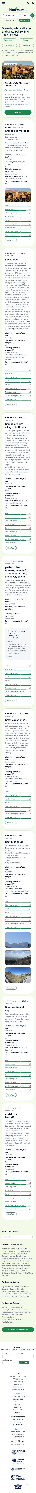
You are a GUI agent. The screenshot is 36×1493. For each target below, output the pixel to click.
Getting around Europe (18, 1376)
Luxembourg (24, 1261)
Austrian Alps (18, 1287)
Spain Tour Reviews (26, 50)
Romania (5, 1268)
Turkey (20, 1273)
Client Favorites (7, 1312)
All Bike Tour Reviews (9, 50)
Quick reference (18, 1419)
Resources (18, 1384)
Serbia (18, 1268)
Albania (4, 1249)
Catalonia (13, 1289)
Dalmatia (20, 1289)
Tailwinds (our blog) (18, 1397)
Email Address (7, 1360)
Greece (11, 1258)
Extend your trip (18, 1382)
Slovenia (11, 1271)
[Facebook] (16, 1441)
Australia (19, 1249)
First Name (6, 1354)
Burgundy (5, 1289)
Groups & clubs (18, 1399)
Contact (18, 1404)
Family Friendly (22, 1310)
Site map (18, 1413)
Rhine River (19, 1296)
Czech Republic (21, 1254)
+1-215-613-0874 (18, 1434)
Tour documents (18, 1425)
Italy (3, 1261)
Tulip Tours (5, 1307)
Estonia (18, 1256)
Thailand (14, 1273)
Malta (4, 1263)
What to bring (18, 1379)
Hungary (24, 1258)
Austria (25, 1249)
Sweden (23, 1271)
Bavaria (26, 1287)
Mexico (9, 1263)
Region (25, 40)
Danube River (6, 1291)
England (12, 1256)
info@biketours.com (18, 1432)
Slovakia (5, 1271)
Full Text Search (11, 20)
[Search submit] (32, 1237)
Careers (17, 1402)
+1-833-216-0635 (18, 1437)
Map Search (25, 20)
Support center (18, 1410)
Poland (20, 1266)
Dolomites (15, 1291)
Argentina (11, 1249)
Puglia (12, 1296)
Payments (18, 1422)
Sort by (25, 45)
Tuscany (26, 1296)
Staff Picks (28, 1312)
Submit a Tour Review (19, 1330)
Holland (17, 1258)
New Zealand (6, 1266)
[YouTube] (12, 1441)
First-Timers (19, 1315)
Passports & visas (18, 1390)
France (25, 1256)
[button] (3, 3)
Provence (5, 1296)
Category (8, 45)
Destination (8, 40)
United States (28, 1273)
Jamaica (9, 1261)
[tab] (15, 76)
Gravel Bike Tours (8, 1317)
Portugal (27, 1266)
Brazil (22, 1251)
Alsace (10, 1287)
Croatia (12, 1254)
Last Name (22, 1354)
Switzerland (6, 1273)
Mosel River (27, 1294)
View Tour (11, 240)
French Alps (24, 1291)
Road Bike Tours (7, 1322)
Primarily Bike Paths (9, 1310)
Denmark (5, 1256)
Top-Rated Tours (8, 1315)
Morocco (26, 1263)
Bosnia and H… (14, 1251)
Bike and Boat (19, 1312)
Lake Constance (7, 1294)
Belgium (5, 1251)
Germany (5, 1258)
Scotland (12, 1268)
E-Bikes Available (16, 1307)
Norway (14, 1266)
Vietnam (5, 1275)
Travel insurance (18, 1387)
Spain (17, 1271)
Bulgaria (27, 1251)
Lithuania (16, 1261)
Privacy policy (18, 1407)
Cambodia (5, 1254)
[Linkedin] (23, 1441)
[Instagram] (19, 1441)
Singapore (25, 1268)
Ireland (30, 1258)
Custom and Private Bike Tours (12, 1320)
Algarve (4, 1287)
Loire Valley (18, 1294)
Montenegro (17, 1263)
